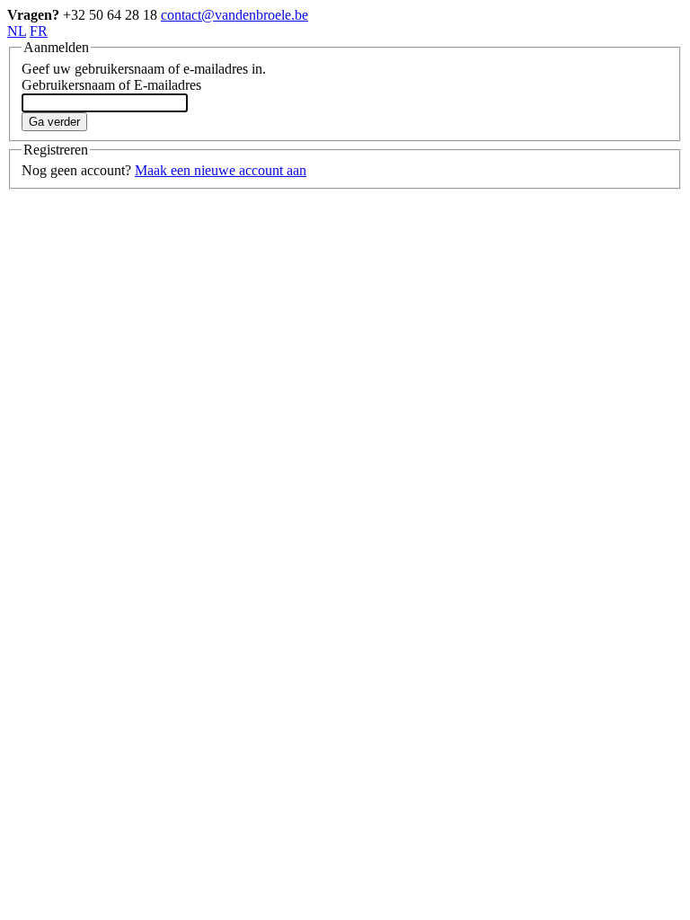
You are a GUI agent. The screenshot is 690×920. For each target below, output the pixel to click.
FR (39, 31)
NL (16, 31)
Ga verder (54, 121)
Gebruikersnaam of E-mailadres (111, 85)
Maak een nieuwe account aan (220, 170)
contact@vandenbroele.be (234, 14)
